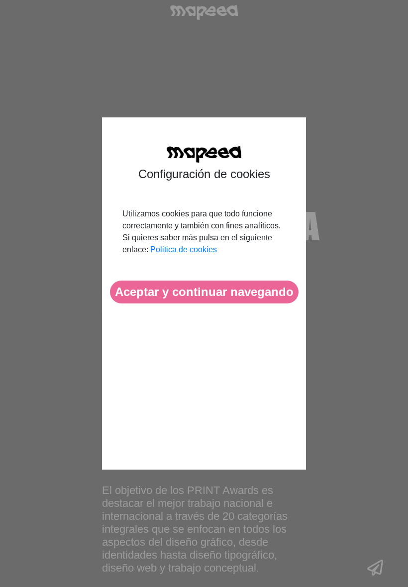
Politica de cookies (183, 249)
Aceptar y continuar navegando (204, 291)
